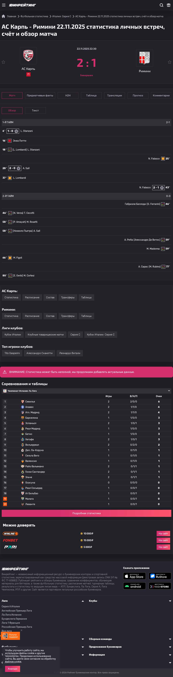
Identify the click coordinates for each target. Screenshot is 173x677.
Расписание (32, 297)
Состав (50, 297)
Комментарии (161, 95)
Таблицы (86, 297)
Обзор (12, 110)
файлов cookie (13, 661)
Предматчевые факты (40, 95)
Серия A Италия (11, 606)
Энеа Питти (19, 140)
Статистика (11, 297)
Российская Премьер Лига (17, 627)
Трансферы (68, 297)
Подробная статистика (86, 513)
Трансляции (114, 95)
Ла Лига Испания (11, 614)
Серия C (75, 334)
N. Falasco (154, 158)
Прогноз (138, 95)
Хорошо (12, 668)
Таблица (91, 95)
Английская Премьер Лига (17, 610)
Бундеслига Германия (14, 618)
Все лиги (7, 631)
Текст (35, 110)
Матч (12, 95)
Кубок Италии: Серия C (101, 334)
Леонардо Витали (69, 353)
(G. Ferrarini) (153, 204)
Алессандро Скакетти (40, 353)
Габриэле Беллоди (135, 204)
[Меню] (3, 5)
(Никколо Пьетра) (23, 230)
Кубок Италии (13, 334)
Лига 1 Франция (11, 622)
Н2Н (68, 95)
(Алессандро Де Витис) (147, 239)
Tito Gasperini (12, 353)
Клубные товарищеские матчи (46, 334)
